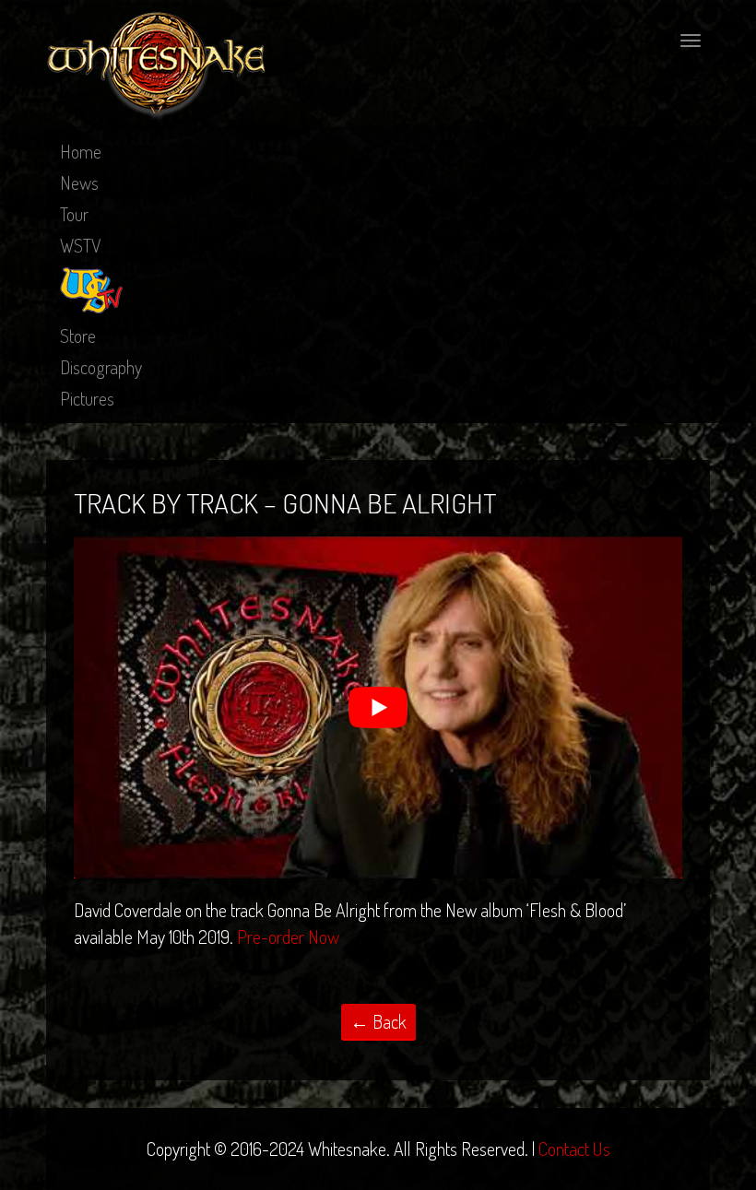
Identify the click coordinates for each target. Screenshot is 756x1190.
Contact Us (574, 1149)
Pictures (87, 398)
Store (78, 336)
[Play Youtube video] (378, 707)
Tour (74, 214)
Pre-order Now (288, 936)
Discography (101, 367)
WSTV (80, 245)
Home (80, 151)
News (79, 182)
